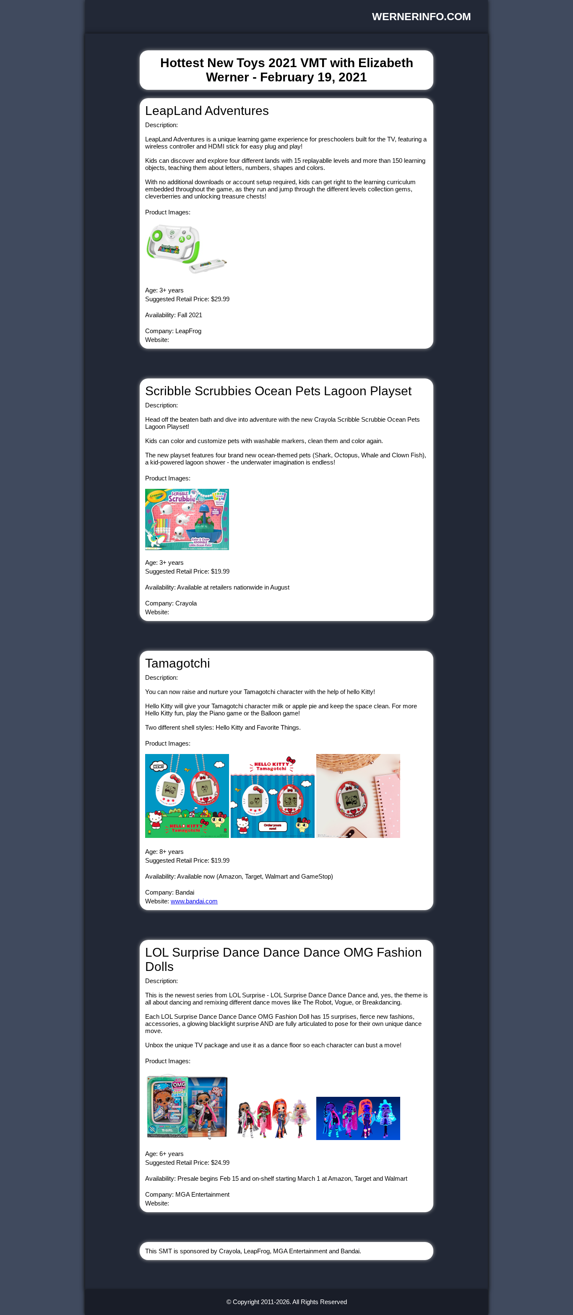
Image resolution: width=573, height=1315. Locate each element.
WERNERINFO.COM (421, 16)
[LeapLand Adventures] (187, 275)
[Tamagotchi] (187, 835)
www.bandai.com (194, 901)
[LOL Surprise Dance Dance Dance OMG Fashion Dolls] (187, 1137)
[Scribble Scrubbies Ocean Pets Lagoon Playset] (187, 547)
